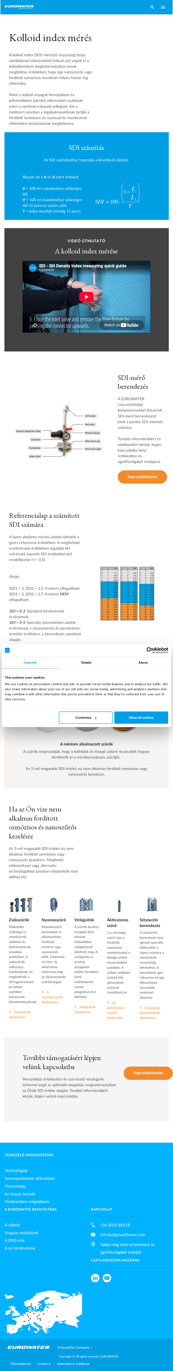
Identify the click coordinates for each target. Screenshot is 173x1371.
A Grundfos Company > (75, 1347)
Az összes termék (20, 1194)
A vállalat (12, 1225)
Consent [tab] (30, 662)
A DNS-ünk (15, 1240)
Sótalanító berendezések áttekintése (150, 1013)
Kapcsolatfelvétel (142, 477)
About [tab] (143, 662)
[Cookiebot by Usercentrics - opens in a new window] (149, 650)
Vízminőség (15, 1186)
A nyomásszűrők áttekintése (52, 997)
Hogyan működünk (22, 1233)
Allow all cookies (141, 717)
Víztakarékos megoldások (27, 1202)
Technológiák (16, 1171)
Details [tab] (86, 662)
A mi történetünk (20, 1248)
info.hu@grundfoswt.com (122, 1235)
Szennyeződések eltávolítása (30, 1178)
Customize (83, 717)
